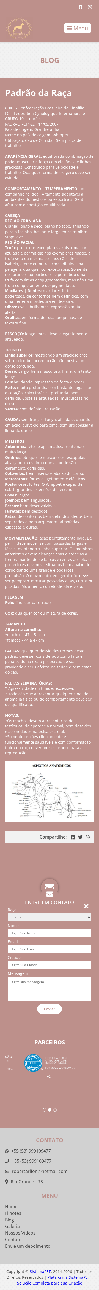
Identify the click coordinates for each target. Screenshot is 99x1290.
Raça (12, 909)
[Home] (16, 28)
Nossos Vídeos (20, 1233)
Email (13, 941)
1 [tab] (44, 1110)
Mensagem (18, 973)
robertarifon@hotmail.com (40, 1171)
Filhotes (13, 1213)
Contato (13, 1240)
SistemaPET (40, 1271)
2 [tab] (49, 1110)
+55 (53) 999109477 (30, 1151)
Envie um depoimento (28, 1246)
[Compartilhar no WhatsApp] (88, 837)
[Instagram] (90, 7)
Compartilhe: (53, 837)
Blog (9, 1220)
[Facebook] (80, 7)
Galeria (12, 1226)
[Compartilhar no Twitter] (80, 837)
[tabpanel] (49, 1066)
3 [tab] (55, 1110)
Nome (13, 925)
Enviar (49, 1009)
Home (11, 1207)
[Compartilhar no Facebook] (73, 837)
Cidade (14, 957)
